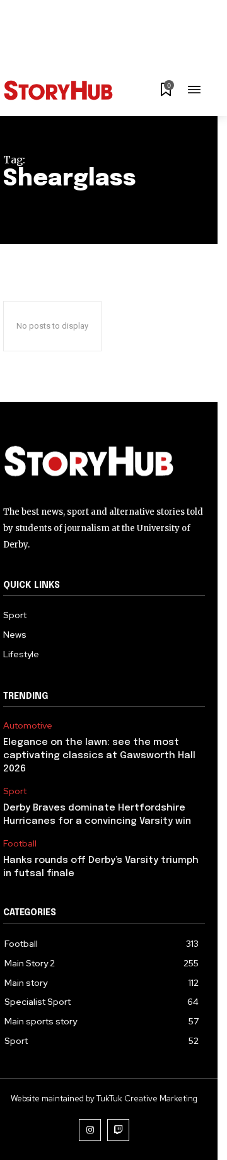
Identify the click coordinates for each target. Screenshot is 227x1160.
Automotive (27, 725)
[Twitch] (118, 1130)
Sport (14, 791)
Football (20, 843)
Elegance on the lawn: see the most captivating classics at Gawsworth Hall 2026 (99, 755)
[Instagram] (90, 1130)
